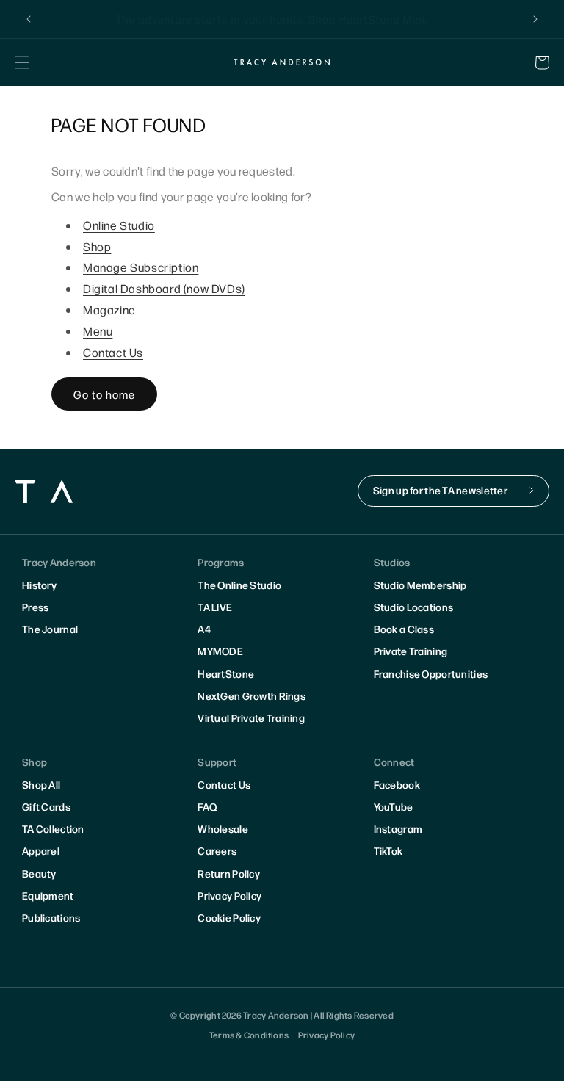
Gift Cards (46, 806)
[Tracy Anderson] (282, 62)
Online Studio (119, 225)
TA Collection (53, 828)
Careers (217, 850)
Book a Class (404, 628)
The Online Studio (239, 584)
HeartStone (226, 673)
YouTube (393, 806)
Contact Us (113, 352)
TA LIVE (215, 606)
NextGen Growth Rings (252, 695)
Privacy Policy (229, 895)
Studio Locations (413, 606)
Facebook (397, 784)
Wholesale (223, 828)
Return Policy (229, 873)
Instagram (398, 828)
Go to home (104, 394)
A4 (204, 628)
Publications (51, 917)
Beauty (39, 873)
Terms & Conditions (249, 1035)
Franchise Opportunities (431, 673)
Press (35, 606)
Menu (97, 331)
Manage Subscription (140, 267)
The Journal (50, 628)
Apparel (40, 850)
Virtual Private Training (251, 717)
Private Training (410, 650)
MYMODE (220, 650)
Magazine (109, 309)
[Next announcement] (535, 19)
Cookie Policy (229, 917)
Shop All (41, 784)
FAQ (207, 806)
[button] (22, 62)
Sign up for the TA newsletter (440, 489)
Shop (97, 246)
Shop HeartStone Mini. (378, 19)
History (39, 584)
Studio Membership (420, 584)
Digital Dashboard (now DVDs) (164, 288)
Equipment (48, 895)
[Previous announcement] (28, 19)
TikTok (388, 850)
